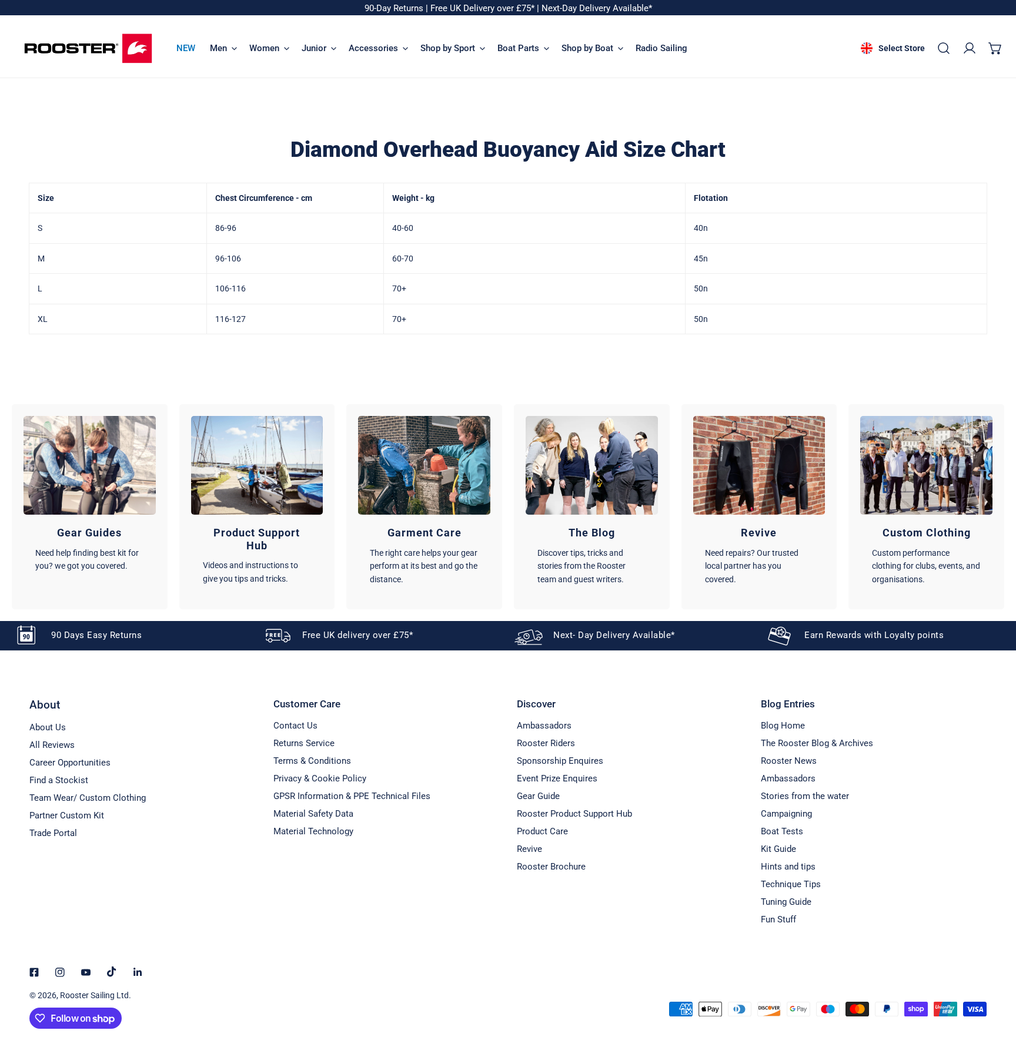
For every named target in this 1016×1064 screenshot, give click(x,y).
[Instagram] (60, 972)
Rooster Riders (546, 743)
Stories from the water (805, 796)
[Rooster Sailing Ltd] (88, 48)
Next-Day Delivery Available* (597, 8)
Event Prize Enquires (557, 778)
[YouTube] (86, 972)
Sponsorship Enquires (560, 761)
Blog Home (783, 725)
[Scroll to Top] (995, 1001)
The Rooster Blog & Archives (817, 743)
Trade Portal (53, 833)
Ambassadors (544, 725)
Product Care (542, 831)
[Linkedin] (138, 972)
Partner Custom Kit (66, 815)
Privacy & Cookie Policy (319, 778)
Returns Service (304, 743)
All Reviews (52, 745)
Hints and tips (788, 866)
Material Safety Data (313, 813)
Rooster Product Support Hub (574, 813)
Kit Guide (778, 849)
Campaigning (786, 813)
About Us (47, 727)
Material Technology (313, 831)
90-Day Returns (395, 8)
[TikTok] (112, 971)
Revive (529, 849)
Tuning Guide (786, 902)
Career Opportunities (70, 762)
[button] (995, 48)
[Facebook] (34, 972)
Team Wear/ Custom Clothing (87, 798)
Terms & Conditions (312, 761)
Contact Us (295, 725)
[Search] (944, 48)
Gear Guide (538, 796)
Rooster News (789, 761)
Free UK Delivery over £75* (483, 8)
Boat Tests (782, 831)
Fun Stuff (778, 919)
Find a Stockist (58, 780)
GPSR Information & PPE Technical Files (351, 796)
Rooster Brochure (551, 866)
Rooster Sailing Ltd (94, 995)
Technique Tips (791, 884)
